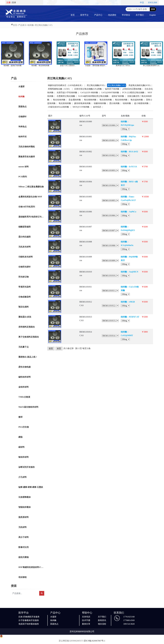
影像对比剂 (23, 547)
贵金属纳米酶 (75, 100)
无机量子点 (23, 347)
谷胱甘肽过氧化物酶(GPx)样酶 (88, 89)
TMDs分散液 (24, 397)
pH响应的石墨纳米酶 (131, 89)
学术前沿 (126, 15)
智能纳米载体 (24, 507)
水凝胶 (21, 86)
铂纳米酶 (127, 103)
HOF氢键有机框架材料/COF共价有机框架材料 (31, 567)
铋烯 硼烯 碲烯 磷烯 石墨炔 (30, 487)
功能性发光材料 (25, 257)
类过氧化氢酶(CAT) (43, 25)
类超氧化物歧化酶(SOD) (139, 85)
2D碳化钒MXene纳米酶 (58, 107)
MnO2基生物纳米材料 (28, 407)
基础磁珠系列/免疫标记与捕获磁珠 (31, 217)
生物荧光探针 (24, 267)
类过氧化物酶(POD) (96, 85)
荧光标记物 (23, 277)
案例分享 (86, 624)
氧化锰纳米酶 (137, 100)
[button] (4, 52)
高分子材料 (23, 537)
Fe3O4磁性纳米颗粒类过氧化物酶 (93, 96)
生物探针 (22, 116)
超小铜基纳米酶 (141, 103)
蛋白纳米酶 (114, 103)
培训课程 (112, 15)
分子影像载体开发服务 (28, 620)
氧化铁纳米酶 (65, 103)
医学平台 (84, 15)
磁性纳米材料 (24, 377)
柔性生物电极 (24, 367)
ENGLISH (152, 2)
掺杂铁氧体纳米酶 (82, 103)
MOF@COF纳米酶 (81, 107)
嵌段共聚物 (23, 557)
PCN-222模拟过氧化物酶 (133, 92)
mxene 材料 (23, 166)
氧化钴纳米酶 (59, 100)
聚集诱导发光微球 (26, 156)
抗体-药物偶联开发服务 (29, 617)
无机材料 (22, 527)
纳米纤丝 (22, 136)
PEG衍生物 (23, 427)
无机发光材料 (24, 247)
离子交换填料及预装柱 (28, 337)
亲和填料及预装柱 (26, 327)
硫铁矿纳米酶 (118, 96)
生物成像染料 (24, 297)
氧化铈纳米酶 (121, 100)
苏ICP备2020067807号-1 (94, 641)
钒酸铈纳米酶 (100, 103)
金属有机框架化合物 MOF (30, 197)
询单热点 (22, 126)
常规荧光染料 (24, 287)
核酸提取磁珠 (24, 227)
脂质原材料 (23, 517)
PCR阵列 (22, 177)
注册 (8, 2)
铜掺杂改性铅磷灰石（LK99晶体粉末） (66, 85)
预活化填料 (23, 307)
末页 (59, 348)
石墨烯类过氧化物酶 (66, 96)
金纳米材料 (23, 387)
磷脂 (20, 437)
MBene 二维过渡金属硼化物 (31, 187)
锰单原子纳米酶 (112, 89)
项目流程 (102, 624)
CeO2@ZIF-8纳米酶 (89, 92)
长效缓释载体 (24, 497)
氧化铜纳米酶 (90, 100)
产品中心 (98, 15)
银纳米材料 (23, 457)
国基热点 (22, 106)
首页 (73, 15)
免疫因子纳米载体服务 (28, 624)
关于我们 (140, 15)
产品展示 (22, 25)
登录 (14, 2)
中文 (142, 2)
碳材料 (21, 447)
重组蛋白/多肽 (24, 317)
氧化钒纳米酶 (106, 100)
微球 (20, 417)
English (153, 15)
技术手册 (86, 620)
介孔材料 (22, 477)
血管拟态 (97, 107)
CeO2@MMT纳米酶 (110, 92)
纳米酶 (31, 25)
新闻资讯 (102, 620)
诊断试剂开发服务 (26, 467)
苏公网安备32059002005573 (71, 641)
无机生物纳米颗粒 (26, 146)
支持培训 (86, 617)
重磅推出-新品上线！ (28, 357)
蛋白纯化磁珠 (24, 237)
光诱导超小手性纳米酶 (67, 92)
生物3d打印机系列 (26, 207)
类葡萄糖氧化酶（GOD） (59, 89)
